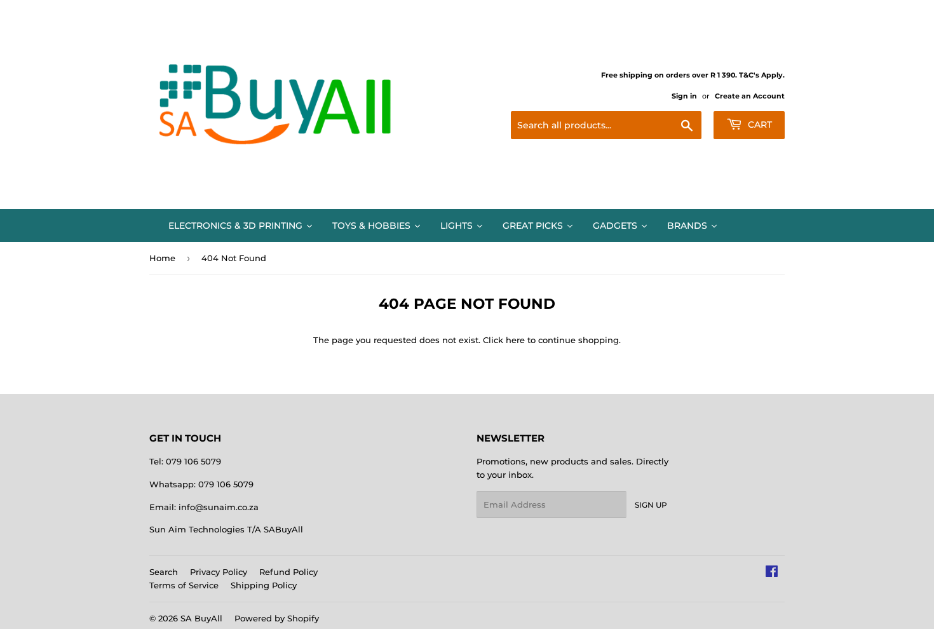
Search (163, 572)
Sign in (684, 95)
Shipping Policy (264, 585)
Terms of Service (184, 585)
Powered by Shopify (276, 618)
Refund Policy (288, 572)
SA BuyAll (201, 618)
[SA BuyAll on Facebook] (771, 573)
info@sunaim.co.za (219, 507)
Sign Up (651, 505)
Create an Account (750, 95)
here (515, 340)
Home (162, 258)
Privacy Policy (218, 572)
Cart (758, 124)
